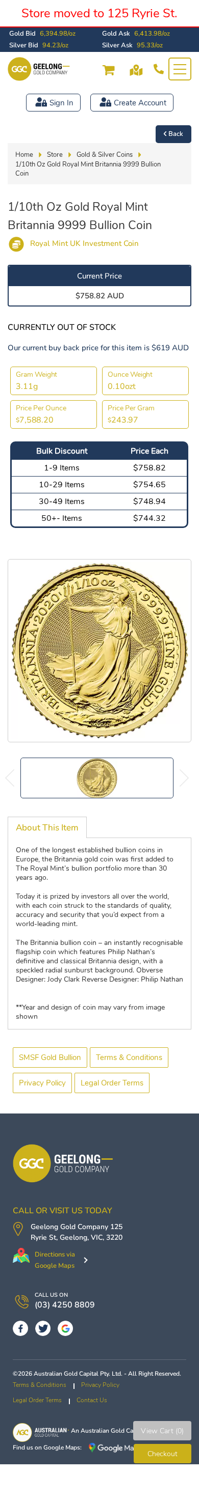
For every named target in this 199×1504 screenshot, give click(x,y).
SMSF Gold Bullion (50, 1057)
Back (175, 133)
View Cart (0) (162, 1431)
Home (24, 154)
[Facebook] (20, 1328)
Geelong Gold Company (69, 1227)
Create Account (140, 103)
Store (55, 154)
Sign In (61, 103)
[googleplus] (65, 1328)
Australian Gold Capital (113, 1431)
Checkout (162, 1454)
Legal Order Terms (112, 1083)
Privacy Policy (42, 1083)
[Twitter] (43, 1328)
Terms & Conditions (129, 1057)
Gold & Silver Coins (105, 154)
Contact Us (92, 1400)
